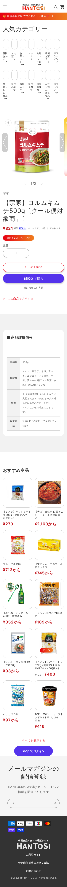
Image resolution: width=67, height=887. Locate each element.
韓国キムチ (22, 87)
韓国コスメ (56, 87)
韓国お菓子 (47, 56)
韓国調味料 (39, 87)
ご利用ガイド (33, 854)
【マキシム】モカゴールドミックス (49, 565)
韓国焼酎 (30, 85)
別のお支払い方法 (33, 287)
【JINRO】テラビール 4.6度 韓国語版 (17, 614)
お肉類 (13, 54)
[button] (5, 7)
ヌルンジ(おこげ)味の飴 (48, 614)
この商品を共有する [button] (20, 298)
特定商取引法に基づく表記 (33, 862)
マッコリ (30, 54)
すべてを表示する (33, 740)
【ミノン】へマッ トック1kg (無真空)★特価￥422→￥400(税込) (49, 665)
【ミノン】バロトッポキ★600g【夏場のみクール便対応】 (17, 515)
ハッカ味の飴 (10, 714)
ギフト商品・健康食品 (47, 90)
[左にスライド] (25, 183)
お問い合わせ (33, 871)
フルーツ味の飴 (12, 563)
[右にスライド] (42, 183)
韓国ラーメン (56, 56)
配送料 (22, 228)
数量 (5, 245)
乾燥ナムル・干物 (39, 57)
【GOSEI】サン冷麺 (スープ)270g (17, 663)
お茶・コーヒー (22, 57)
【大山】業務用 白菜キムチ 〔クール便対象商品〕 (49, 515)
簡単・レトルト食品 (5, 90)
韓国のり (13, 85)
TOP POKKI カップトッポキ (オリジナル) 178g (49, 717)
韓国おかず (5, 56)
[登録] (55, 803)
